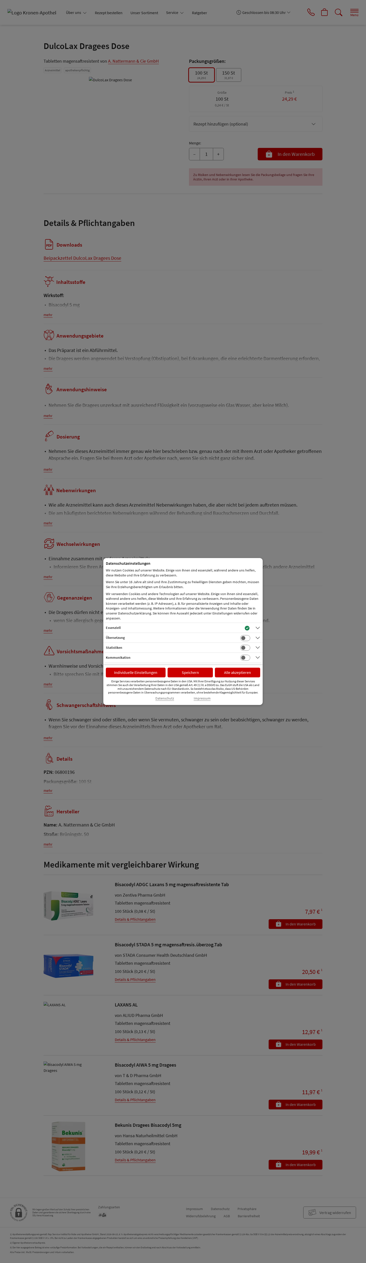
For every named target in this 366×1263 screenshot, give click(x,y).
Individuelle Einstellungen (135, 672)
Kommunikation (118, 657)
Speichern (190, 672)
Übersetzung (115, 637)
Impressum (202, 698)
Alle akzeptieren (237, 672)
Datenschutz (164, 698)
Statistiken (114, 647)
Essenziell (113, 627)
